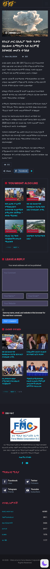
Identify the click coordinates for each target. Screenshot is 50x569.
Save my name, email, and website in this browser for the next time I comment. (24, 314)
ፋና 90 (4, 540)
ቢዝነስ (4, 534)
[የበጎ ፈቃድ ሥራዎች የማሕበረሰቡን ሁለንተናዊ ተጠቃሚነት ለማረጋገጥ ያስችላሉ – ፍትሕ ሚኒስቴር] (14, 194)
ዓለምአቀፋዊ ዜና (11, 199)
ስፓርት (4, 529)
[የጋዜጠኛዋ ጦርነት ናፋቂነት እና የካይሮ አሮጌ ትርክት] (37, 341)
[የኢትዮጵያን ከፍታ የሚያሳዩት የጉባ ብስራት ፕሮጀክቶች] (12, 368)
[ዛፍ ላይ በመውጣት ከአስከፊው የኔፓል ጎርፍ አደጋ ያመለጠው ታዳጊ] (36, 194)
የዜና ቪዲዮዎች (7, 523)
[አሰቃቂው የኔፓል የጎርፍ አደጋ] (36, 226)
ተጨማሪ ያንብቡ (25, 457)
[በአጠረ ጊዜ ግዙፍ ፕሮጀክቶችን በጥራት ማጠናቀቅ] (14, 226)
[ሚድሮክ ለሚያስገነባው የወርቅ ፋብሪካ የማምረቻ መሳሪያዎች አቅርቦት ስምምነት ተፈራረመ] (37, 368)
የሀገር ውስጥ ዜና (7, 511)
